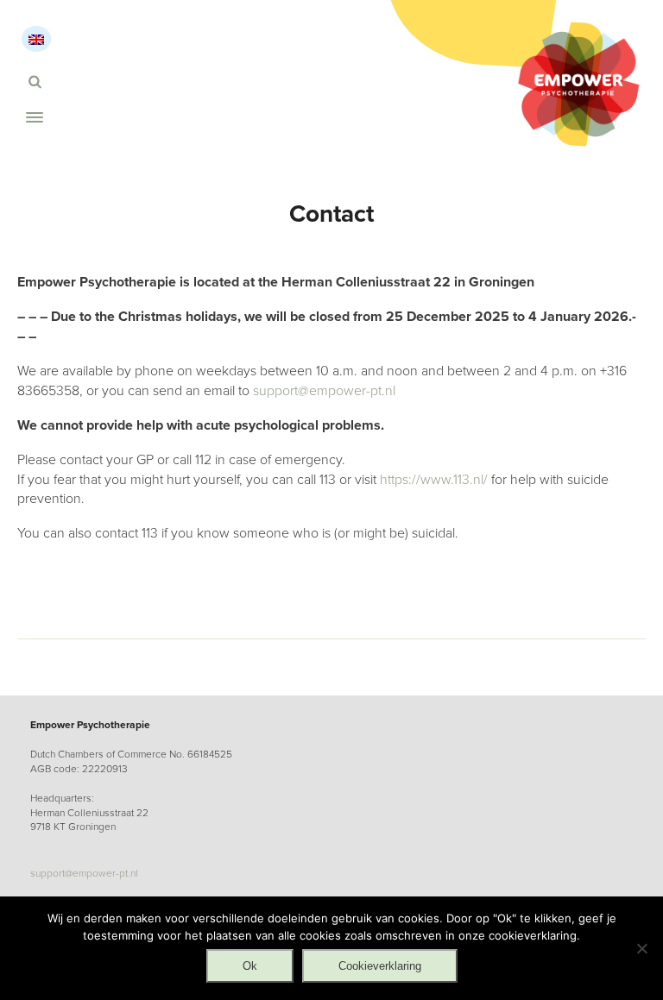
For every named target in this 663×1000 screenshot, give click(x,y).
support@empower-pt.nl (324, 390)
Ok (250, 965)
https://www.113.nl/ (434, 479)
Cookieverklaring (379, 965)
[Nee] (641, 948)
